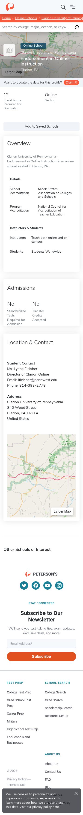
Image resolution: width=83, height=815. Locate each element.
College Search (55, 692)
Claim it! (71, 82)
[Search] (63, 7)
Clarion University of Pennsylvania (48, 53)
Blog (48, 787)
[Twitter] (24, 585)
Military (12, 721)
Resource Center (56, 716)
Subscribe (41, 656)
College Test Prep (19, 692)
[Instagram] (59, 585)
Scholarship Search (58, 708)
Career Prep (15, 713)
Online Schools (26, 18)
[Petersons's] (10, 7)
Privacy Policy (17, 779)
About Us (51, 764)
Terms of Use (16, 785)
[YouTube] (47, 585)
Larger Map (62, 511)
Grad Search (54, 700)
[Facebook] (36, 585)
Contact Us (53, 771)
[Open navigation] (72, 7)
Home (6, 18)
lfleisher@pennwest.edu (37, 379)
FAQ (48, 779)
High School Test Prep (22, 729)
